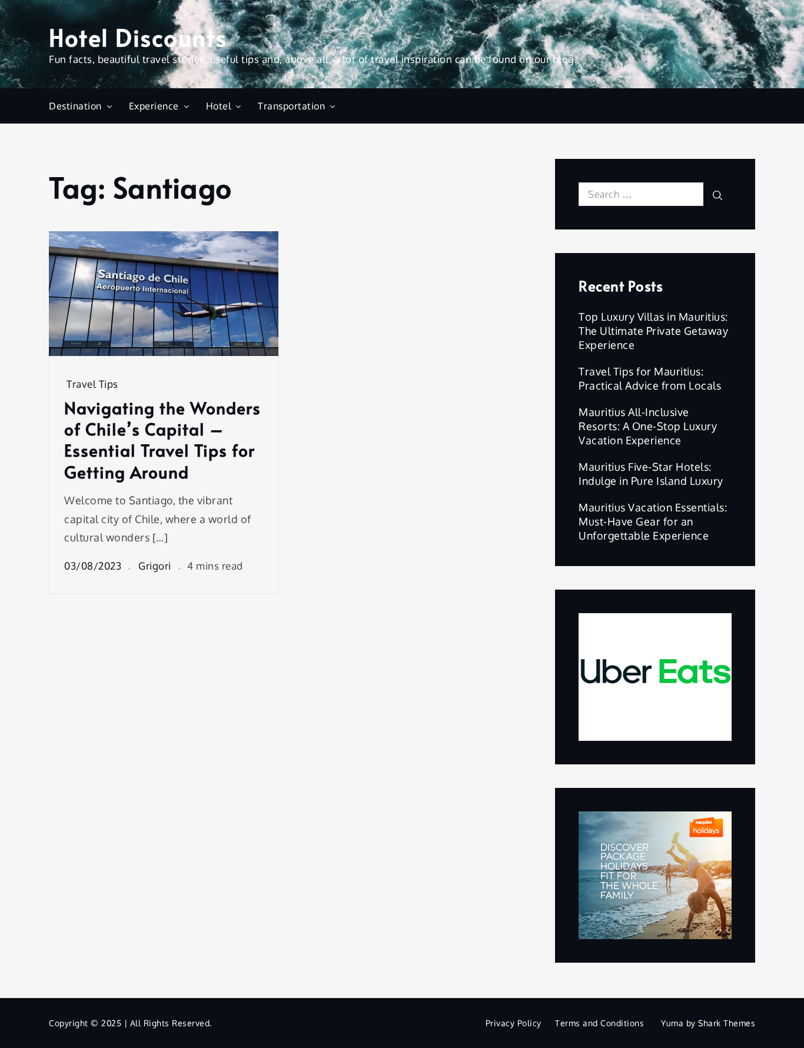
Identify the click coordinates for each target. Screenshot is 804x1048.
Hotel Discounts (138, 37)
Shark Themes (726, 1023)
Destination (75, 106)
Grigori (154, 566)
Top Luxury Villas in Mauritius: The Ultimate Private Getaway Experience (653, 330)
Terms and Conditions (599, 1023)
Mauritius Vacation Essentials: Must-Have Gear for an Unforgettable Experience (653, 521)
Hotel (218, 106)
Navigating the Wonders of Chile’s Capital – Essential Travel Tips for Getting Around (162, 440)
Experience (154, 106)
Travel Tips (92, 384)
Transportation (291, 106)
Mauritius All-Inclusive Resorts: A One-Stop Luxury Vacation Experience (648, 426)
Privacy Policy (513, 1023)
